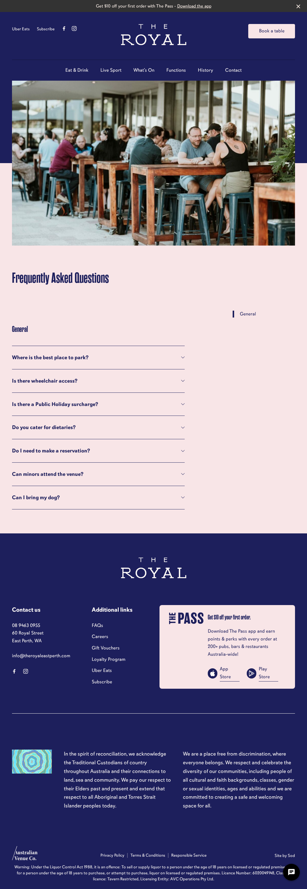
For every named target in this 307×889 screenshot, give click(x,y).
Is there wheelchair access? (44, 380)
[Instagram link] (74, 28)
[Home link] (153, 34)
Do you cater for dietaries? (44, 427)
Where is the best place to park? (50, 357)
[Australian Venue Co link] (24, 855)
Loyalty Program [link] (108, 659)
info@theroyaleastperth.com (41, 656)
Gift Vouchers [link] (106, 648)
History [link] (205, 70)
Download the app (194, 6)
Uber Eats (21, 28)
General (248, 314)
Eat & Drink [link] (76, 70)
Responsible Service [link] (189, 855)
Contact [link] (233, 70)
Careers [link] (100, 637)
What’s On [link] (143, 70)
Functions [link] (176, 70)
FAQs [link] (97, 625)
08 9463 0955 (26, 625)
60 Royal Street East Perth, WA (27, 637)
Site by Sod (285, 855)
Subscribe (46, 28)
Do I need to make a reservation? (51, 450)
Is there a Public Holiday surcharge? (55, 404)
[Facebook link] (63, 28)
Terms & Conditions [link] (147, 855)
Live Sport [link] (110, 70)
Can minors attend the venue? (47, 474)
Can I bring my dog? (36, 497)
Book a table (272, 31)
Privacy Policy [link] (112, 855)
